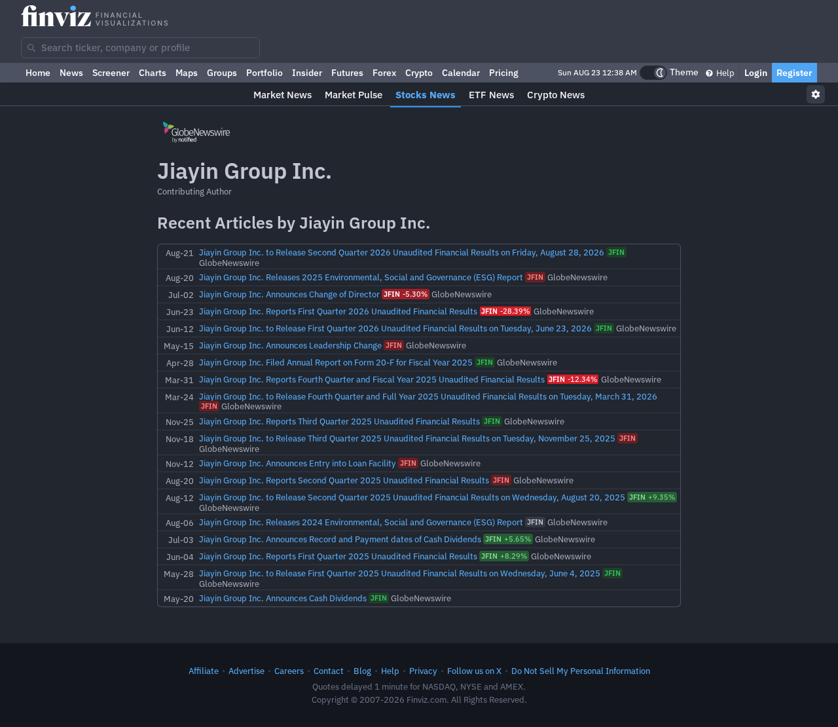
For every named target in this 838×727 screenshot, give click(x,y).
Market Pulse (353, 94)
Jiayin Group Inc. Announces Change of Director (290, 294)
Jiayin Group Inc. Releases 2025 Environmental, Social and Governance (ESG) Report (362, 277)
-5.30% (406, 294)
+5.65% (508, 539)
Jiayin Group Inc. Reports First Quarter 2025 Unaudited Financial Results (339, 556)
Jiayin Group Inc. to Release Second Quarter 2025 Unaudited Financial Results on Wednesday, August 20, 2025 (413, 497)
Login (755, 73)
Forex (384, 73)
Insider (307, 73)
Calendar (461, 73)
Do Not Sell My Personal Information (580, 670)
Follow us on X (474, 670)
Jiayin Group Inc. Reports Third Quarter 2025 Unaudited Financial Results (340, 421)
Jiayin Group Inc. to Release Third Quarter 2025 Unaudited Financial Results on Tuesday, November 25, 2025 (408, 438)
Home (38, 73)
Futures (347, 73)
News (71, 73)
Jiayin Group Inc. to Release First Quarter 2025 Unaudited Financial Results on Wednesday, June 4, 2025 (400, 573)
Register (794, 73)
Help (724, 72)
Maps (186, 73)
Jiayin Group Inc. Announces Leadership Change (291, 345)
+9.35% (652, 497)
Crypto (419, 73)
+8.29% (504, 556)
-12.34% (573, 379)
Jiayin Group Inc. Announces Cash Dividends (284, 598)
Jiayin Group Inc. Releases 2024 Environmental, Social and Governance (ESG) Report (362, 522)
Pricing (504, 73)
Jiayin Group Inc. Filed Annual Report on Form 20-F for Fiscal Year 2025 (337, 362)
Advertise (246, 670)
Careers (289, 670)
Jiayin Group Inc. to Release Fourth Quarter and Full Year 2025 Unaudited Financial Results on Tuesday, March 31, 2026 (428, 396)
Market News (282, 94)
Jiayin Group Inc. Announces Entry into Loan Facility (298, 463)
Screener (111, 73)
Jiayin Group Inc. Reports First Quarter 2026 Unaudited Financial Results (339, 311)
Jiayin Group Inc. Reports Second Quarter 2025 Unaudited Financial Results (345, 480)
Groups (222, 73)
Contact (329, 670)
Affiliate (204, 670)
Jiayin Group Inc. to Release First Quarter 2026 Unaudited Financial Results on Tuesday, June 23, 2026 (396, 328)
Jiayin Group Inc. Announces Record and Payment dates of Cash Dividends (341, 539)
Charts (152, 73)
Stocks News (425, 94)
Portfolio (264, 73)
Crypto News (556, 94)
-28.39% (505, 311)
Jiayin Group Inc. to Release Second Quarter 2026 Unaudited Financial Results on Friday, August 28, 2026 (402, 252)
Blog (362, 670)
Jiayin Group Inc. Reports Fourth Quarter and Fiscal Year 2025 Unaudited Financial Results (373, 379)
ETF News (491, 94)
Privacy (423, 670)
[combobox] (140, 47)
